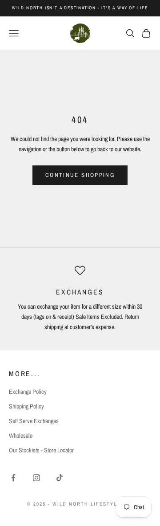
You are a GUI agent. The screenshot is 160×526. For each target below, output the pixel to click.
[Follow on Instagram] (36, 477)
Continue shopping (80, 175)
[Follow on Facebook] (13, 477)
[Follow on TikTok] (59, 477)
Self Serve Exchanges (34, 421)
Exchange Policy (28, 392)
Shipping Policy (26, 406)
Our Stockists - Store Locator (41, 450)
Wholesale (20, 436)
